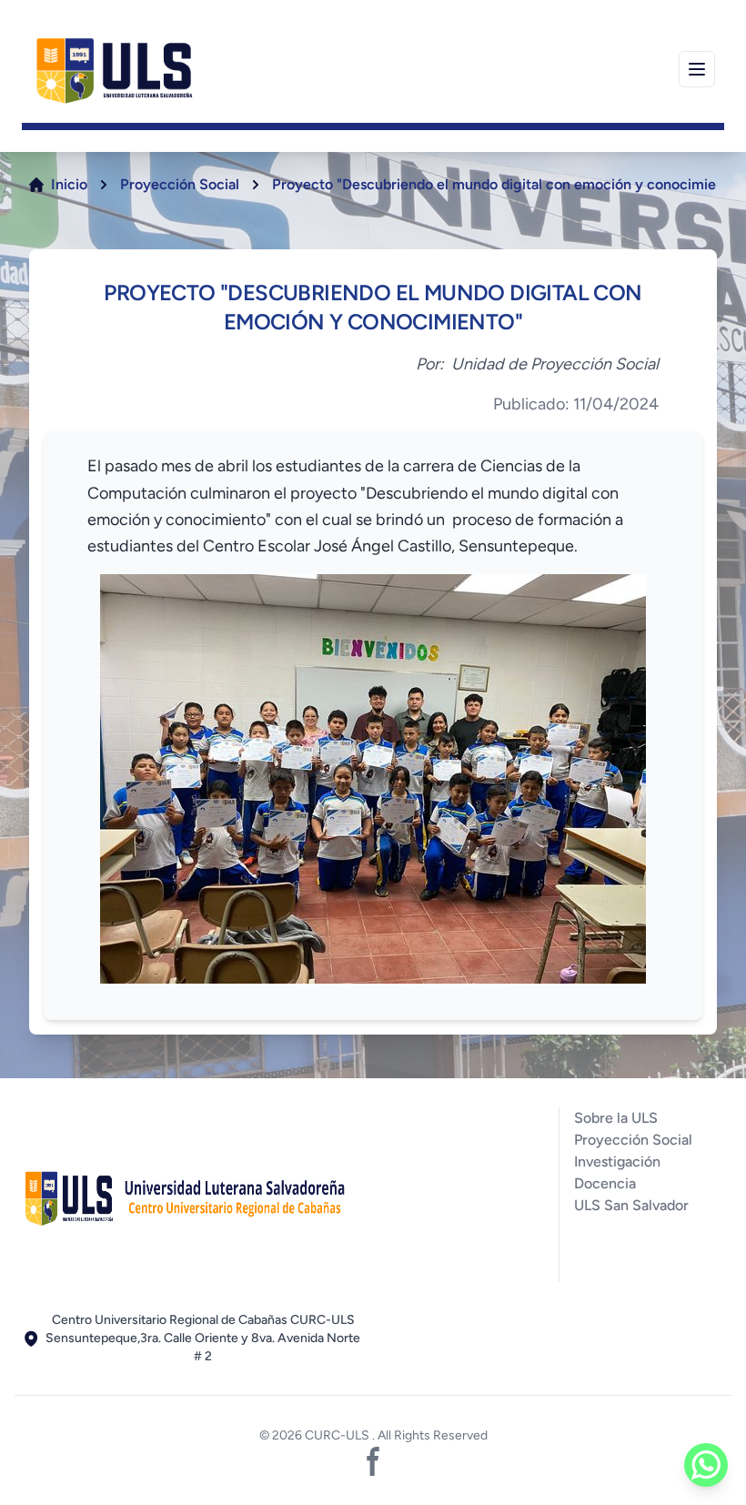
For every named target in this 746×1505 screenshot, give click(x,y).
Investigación (617, 1161)
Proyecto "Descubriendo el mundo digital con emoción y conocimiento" (507, 184)
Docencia (605, 1183)
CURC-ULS (338, 1435)
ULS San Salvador (631, 1205)
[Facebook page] (373, 1461)
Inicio (69, 184)
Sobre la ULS (616, 1117)
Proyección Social (179, 184)
